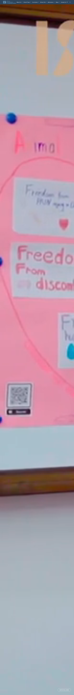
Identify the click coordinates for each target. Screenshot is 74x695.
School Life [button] (43, 2)
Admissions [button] (51, 2)
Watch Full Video (64, 690)
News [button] (57, 2)
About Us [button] (19, 2)
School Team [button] (26, 2)
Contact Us (63, 2)
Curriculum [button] (35, 2)
